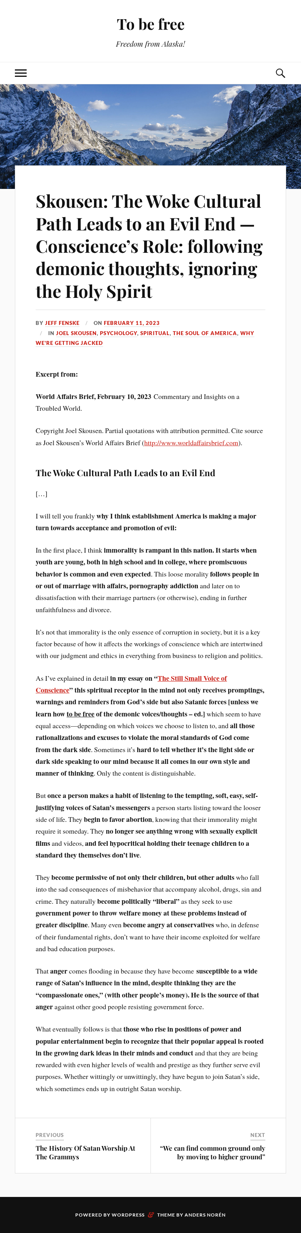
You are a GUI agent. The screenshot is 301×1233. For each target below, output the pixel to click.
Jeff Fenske (62, 323)
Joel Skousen (76, 333)
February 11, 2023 (132, 323)
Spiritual (155, 333)
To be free (151, 24)
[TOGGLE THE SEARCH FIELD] (280, 73)
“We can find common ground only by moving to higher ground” (212, 1152)
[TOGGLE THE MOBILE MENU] (21, 73)
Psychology (118, 333)
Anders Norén (205, 1215)
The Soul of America (205, 333)
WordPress (128, 1215)
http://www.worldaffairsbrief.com (191, 442)
